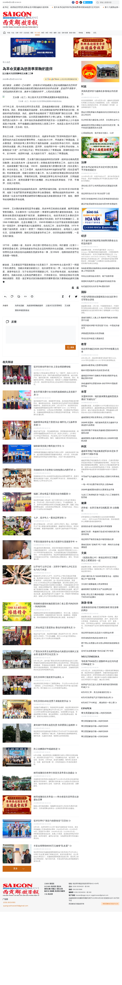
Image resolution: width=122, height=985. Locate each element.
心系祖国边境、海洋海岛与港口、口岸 (97, 133)
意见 (94, 33)
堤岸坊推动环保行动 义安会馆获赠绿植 (52, 366)
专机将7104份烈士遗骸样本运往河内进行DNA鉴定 (99, 662)
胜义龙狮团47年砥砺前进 (46, 749)
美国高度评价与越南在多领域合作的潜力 (99, 92)
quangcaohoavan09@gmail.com (15, 906)
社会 (12, 33)
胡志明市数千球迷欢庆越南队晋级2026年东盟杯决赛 (99, 431)
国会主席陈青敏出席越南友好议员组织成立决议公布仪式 (100, 113)
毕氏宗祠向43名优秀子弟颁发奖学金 (51, 701)
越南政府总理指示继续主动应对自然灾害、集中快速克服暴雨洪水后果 (100, 126)
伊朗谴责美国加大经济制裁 (92, 333)
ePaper (86, 708)
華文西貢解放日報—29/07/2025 (94, 726)
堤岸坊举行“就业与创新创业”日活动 (51, 820)
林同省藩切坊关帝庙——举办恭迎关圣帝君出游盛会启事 (56, 798)
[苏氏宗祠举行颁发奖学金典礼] (17, 685)
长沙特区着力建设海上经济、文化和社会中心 (100, 120)
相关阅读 (8, 362)
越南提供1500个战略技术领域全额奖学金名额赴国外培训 (99, 376)
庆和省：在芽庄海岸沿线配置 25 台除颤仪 (100, 509)
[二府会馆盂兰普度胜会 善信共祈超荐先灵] (17, 635)
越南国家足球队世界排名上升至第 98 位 (98, 417)
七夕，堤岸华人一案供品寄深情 (49, 517)
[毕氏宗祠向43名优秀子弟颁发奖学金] (17, 709)
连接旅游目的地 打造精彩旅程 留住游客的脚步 (100, 608)
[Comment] (12, 296)
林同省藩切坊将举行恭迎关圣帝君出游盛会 (54, 773)
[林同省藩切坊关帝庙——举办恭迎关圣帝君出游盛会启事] (17, 804)
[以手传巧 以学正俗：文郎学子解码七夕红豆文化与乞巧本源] (17, 574)
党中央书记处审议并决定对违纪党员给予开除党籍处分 (99, 168)
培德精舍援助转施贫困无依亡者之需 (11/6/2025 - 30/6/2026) (56, 605)
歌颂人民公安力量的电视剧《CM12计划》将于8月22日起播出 (99, 595)
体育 (47, 33)
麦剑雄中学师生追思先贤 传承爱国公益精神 (54, 725)
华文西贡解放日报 (20, 19)
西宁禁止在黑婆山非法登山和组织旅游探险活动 (100, 644)
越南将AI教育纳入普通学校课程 (94, 365)
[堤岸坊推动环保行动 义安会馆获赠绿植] (17, 374)
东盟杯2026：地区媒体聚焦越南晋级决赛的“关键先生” (99, 397)
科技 (51, 33)
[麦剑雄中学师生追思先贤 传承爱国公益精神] (17, 733)
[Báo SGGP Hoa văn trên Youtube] (77, 2)
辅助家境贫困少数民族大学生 (48, 446)
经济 (21, 33)
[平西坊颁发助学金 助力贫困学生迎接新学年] (17, 549)
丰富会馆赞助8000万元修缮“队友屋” (51, 845)
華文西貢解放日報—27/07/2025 (94, 736)
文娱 (59, 33)
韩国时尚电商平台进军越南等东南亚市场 (98, 281)
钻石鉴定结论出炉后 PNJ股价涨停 (95, 286)
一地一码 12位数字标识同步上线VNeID (97, 484)
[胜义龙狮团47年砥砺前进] (17, 757)
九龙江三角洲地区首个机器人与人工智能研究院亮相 (100, 496)
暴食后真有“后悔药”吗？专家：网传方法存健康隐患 (100, 545)
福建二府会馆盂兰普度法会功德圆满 (51, 493)
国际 (31, 33)
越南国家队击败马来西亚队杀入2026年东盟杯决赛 (99, 439)
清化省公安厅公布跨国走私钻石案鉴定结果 (99, 186)
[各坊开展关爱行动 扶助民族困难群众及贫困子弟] (17, 399)
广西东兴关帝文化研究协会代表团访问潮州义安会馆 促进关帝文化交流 (56, 653)
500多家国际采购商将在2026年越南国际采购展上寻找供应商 (100, 269)
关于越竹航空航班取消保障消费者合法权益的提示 (99, 242)
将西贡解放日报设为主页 (110, 904)
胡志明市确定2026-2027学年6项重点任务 (100, 350)
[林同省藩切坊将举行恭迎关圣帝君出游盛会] (17, 780)
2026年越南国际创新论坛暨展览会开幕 (97, 489)
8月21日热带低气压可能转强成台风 (96, 697)
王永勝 (67, 305)
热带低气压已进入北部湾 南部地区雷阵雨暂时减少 (99, 685)
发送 (72, 347)
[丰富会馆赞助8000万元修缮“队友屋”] (17, 853)
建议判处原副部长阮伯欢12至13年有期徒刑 (99, 204)
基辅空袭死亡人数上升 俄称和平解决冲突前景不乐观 (99, 319)
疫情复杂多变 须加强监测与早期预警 (96, 526)
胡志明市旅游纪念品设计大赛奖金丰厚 (97, 633)
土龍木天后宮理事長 (54, 305)
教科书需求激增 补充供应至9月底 (95, 370)
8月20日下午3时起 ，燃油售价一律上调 (98, 702)
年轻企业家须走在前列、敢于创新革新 (97, 276)
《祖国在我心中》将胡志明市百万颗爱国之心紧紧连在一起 (99, 559)
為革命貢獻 (19, 305)
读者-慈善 (65, 33)
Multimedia (90, 656)
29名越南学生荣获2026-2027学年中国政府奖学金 (99, 384)
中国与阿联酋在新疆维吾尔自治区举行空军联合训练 (99, 298)
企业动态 (26, 33)
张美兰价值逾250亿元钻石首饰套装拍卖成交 (100, 199)
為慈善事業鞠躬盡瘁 (35, 305)
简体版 (81, 33)
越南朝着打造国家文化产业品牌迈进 (96, 589)
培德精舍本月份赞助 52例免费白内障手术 (54, 470)
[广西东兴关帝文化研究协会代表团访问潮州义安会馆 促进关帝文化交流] (17, 659)
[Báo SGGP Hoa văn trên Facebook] (73, 2)
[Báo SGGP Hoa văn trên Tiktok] (80, 2)
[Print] (32, 296)
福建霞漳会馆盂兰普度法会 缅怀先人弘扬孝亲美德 (55, 423)
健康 (55, 33)
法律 (16, 33)
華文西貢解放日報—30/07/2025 (94, 721)
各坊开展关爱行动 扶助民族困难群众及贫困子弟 (55, 393)
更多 (15, 868)
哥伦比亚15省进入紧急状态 (92, 338)
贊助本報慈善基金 (22, 310)
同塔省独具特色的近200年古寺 (94, 638)
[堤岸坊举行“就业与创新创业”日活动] (17, 828)
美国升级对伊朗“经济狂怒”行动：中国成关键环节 (100, 326)
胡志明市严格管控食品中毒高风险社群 (97, 539)
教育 (42, 33)
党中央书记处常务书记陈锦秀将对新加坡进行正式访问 (40, 7)
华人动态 (37, 33)
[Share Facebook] (69, 296)
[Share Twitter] (76, 296)
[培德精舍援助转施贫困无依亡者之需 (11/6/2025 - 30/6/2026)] (17, 611)
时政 (8, 33)
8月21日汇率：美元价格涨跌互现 (95, 692)
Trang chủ (4, 32)
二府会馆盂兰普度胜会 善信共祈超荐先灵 (53, 627)
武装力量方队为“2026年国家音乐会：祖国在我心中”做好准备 (100, 577)
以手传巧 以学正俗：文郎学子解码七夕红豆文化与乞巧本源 (55, 568)
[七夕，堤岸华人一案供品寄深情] (17, 525)
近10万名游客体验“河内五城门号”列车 (97, 651)
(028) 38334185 (9, 902)
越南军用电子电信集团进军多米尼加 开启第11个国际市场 (99, 452)
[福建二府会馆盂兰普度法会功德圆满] (17, 501)
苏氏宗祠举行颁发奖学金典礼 (48, 677)
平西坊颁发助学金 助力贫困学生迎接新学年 (54, 541)
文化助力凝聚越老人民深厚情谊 (94, 584)
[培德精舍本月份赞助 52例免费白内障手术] (17, 478)
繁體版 (88, 33)
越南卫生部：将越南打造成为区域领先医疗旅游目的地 (100, 532)
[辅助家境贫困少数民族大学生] (17, 454)
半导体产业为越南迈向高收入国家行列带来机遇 (100, 477)
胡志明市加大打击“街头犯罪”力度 (95, 193)
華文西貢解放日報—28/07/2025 (94, 731)
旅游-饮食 (72, 33)
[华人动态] (5, 296)
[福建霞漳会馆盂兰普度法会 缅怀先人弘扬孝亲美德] (17, 430)
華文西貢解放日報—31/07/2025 (96, 713)
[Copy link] (25, 296)
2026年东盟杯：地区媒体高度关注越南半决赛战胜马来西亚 (99, 423)
